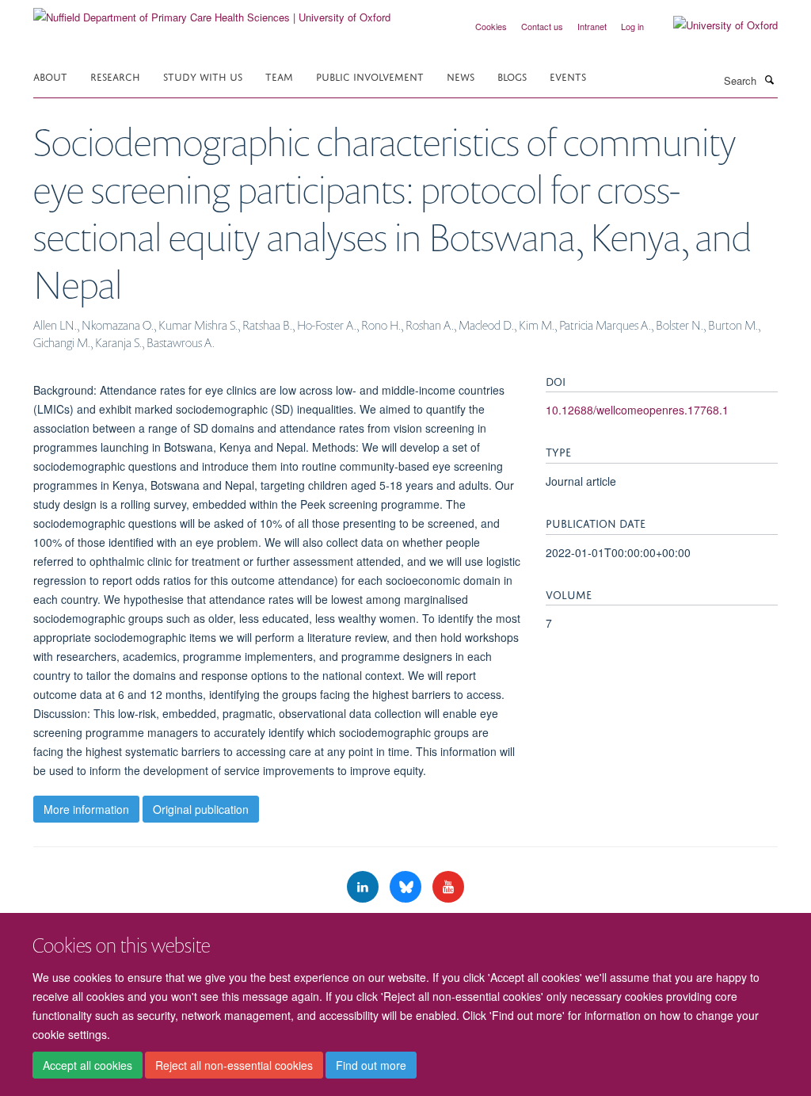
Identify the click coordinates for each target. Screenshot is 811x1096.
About (50, 75)
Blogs (512, 75)
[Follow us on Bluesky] (407, 887)
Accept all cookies (87, 1065)
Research (115, 75)
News (460, 75)
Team (279, 75)
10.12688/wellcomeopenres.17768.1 (637, 410)
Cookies (491, 26)
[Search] (769, 79)
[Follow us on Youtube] (448, 887)
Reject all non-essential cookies (234, 1065)
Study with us (202, 75)
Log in (632, 26)
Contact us (542, 26)
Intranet (592, 26)
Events (568, 75)
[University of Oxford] (713, 25)
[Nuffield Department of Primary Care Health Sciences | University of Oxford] (211, 11)
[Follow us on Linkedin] (364, 887)
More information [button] (86, 809)
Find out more (371, 1065)
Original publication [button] (201, 809)
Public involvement (370, 75)
